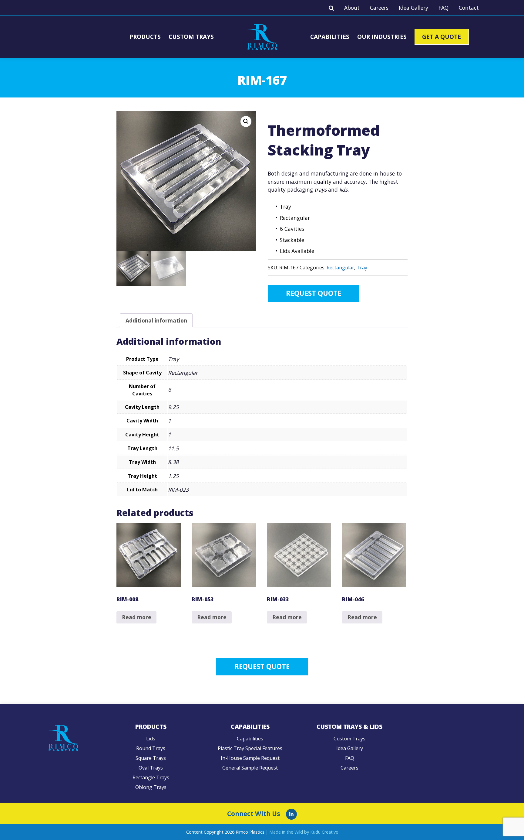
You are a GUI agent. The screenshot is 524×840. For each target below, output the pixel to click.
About (352, 7)
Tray (362, 267)
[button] (245, 121)
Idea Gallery (413, 7)
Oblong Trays (150, 787)
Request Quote (313, 293)
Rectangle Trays (151, 777)
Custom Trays (191, 36)
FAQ (443, 7)
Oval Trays (151, 767)
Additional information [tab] (156, 320)
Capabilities (329, 36)
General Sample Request (250, 767)
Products (145, 36)
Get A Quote (441, 36)
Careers (379, 7)
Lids (150, 738)
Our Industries (382, 36)
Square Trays (151, 758)
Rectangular (340, 267)
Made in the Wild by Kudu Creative (303, 832)
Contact (469, 7)
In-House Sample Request (250, 758)
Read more (136, 617)
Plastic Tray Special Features (250, 748)
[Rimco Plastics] (291, 814)
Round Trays (150, 748)
